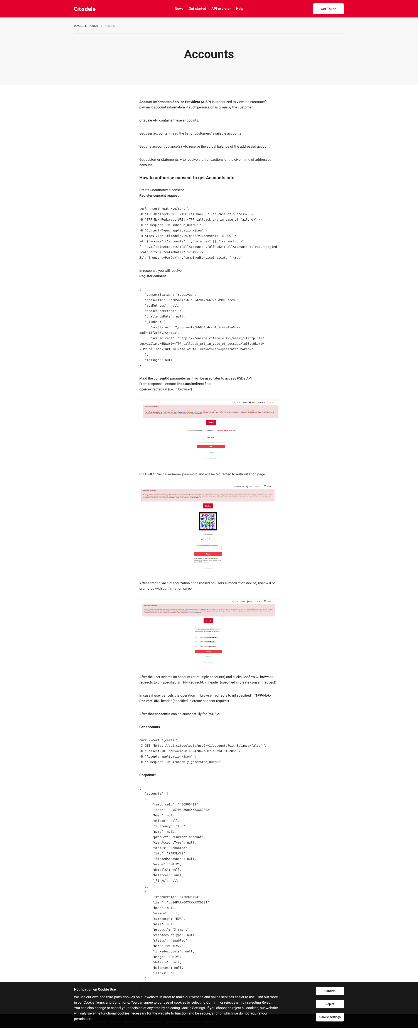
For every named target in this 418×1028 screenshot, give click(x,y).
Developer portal (86, 25)
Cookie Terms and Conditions (106, 1002)
